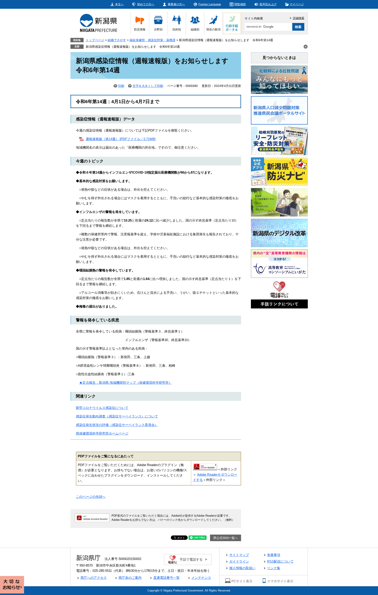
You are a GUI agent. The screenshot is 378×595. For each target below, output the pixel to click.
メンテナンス (201, 577)
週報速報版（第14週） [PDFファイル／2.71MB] (121, 139)
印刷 (121, 86)
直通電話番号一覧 (166, 577)
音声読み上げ (267, 4)
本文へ (119, 4)
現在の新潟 (213, 29)
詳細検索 (298, 18)
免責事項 (273, 555)
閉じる (306, 47)
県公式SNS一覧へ (225, 538)
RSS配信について (280, 561)
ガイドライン (239, 561)
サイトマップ (239, 555)
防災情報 (139, 29)
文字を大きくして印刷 (148, 86)
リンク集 (273, 568)
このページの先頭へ (90, 496)
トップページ (95, 40)
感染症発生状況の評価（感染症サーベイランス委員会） (117, 425)
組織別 (195, 29)
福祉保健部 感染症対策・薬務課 (152, 40)
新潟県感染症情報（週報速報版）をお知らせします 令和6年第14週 (133, 46)
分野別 (158, 29)
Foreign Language (209, 4)
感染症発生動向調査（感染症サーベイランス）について (117, 416)
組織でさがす (117, 40)
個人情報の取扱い (242, 568)
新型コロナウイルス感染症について (102, 408)
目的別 (176, 29)
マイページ (297, 4)
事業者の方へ (176, 4)
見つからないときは (279, 58)
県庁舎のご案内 (130, 577)
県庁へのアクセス (93, 577)
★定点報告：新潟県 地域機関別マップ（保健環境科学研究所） (125, 382)
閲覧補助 (240, 4)
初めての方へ (145, 4)
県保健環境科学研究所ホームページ (102, 433)
